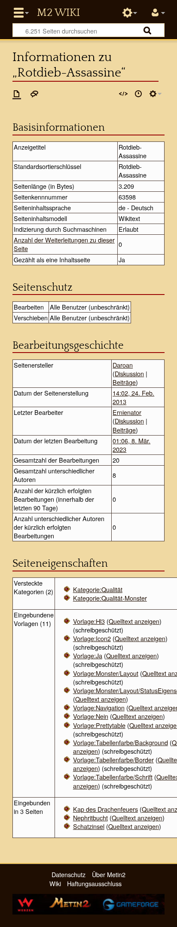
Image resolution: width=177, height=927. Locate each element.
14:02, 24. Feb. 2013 (133, 397)
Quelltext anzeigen (134, 621)
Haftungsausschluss (94, 883)
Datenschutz (68, 874)
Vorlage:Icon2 (92, 638)
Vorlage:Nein (90, 716)
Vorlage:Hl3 (89, 621)
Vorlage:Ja (87, 655)
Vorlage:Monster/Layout (105, 673)
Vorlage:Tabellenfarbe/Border (113, 759)
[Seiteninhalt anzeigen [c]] (16, 93)
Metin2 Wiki (58, 13)
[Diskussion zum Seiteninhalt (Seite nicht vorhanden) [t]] (34, 93)
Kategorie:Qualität (97, 589)
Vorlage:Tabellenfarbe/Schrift (113, 776)
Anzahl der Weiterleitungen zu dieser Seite (64, 244)
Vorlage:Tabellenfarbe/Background (120, 742)
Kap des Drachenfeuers (105, 808)
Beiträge (124, 382)
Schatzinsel (88, 826)
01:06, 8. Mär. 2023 (131, 445)
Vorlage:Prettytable (99, 725)
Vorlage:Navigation (99, 707)
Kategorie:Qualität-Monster (110, 597)
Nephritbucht (90, 817)
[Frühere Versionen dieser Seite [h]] (138, 93)
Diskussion (129, 373)
